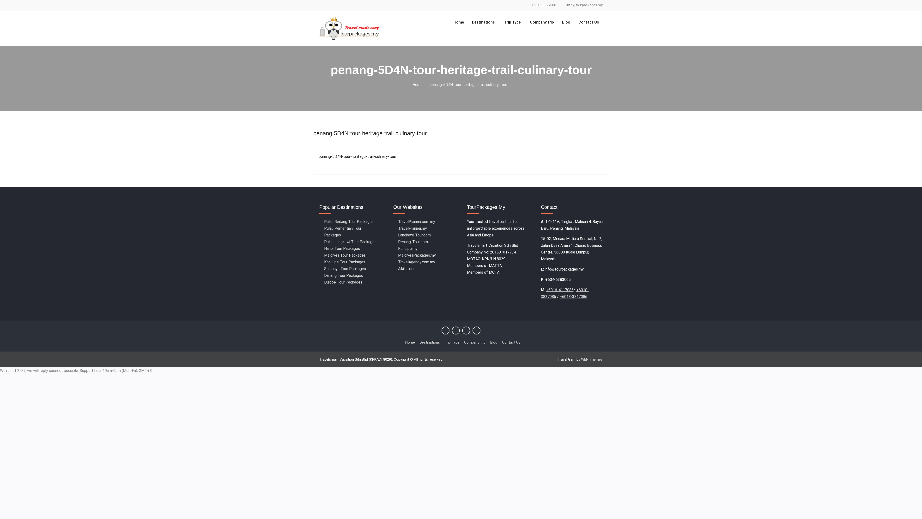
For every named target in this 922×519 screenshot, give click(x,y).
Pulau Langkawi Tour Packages (350, 242)
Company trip (542, 22)
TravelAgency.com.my (416, 262)
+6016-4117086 (560, 290)
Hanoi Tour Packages (342, 248)
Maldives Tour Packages (345, 255)
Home (459, 22)
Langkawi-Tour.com (414, 235)
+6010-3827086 (544, 5)
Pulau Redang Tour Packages (349, 221)
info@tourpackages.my (584, 5)
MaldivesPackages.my (417, 255)
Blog (566, 22)
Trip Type (512, 22)
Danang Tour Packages (343, 275)
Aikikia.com (407, 268)
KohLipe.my (408, 248)
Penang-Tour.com (413, 242)
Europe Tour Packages (343, 282)
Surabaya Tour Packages (345, 268)
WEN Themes (592, 359)
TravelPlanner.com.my (416, 221)
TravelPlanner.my (412, 228)
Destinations (483, 22)
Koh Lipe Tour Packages (344, 262)
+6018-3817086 (573, 296)
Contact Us (588, 22)
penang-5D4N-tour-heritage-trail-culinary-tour (370, 133)
